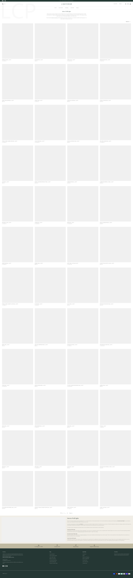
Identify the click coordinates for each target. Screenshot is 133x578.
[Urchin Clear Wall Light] (82, 81)
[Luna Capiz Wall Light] (50, 122)
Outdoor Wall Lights (53, 561)
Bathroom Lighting (53, 558)
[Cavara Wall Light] (50, 41)
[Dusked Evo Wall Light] (82, 326)
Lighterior (6, 573)
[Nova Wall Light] (17, 407)
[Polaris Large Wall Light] (115, 122)
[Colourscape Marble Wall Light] (17, 488)
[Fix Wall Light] (115, 407)
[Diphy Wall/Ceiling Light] (82, 244)
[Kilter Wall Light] (50, 285)
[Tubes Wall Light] (50, 204)
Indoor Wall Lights (52, 557)
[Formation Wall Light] (82, 163)
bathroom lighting (55, 17)
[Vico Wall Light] (17, 163)
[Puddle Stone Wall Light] (115, 81)
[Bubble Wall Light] (115, 366)
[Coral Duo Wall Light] (115, 488)
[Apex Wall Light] (50, 448)
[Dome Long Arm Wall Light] (17, 81)
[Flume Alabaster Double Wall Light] (82, 366)
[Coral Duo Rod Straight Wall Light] (50, 163)
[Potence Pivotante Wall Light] (115, 285)
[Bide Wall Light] (82, 204)
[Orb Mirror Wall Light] (50, 407)
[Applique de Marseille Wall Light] (115, 448)
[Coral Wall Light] (82, 41)
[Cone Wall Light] (17, 366)
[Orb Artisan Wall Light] (115, 41)
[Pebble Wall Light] (50, 244)
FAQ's (84, 555)
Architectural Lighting (53, 560)
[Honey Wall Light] (50, 81)
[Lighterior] (66, 4)
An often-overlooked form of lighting (73, 524)
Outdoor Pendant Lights (54, 563)
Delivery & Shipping (86, 557)
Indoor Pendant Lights (53, 555)
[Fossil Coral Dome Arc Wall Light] (17, 122)
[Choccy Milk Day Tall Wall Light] (115, 244)
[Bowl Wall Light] (17, 326)
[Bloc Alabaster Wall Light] (115, 204)
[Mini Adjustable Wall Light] (82, 122)
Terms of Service (85, 561)
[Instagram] (5, 566)
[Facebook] (2, 0)
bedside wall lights (81, 531)
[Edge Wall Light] (82, 407)
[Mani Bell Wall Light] (17, 204)
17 (67, 513)
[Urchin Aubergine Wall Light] (50, 326)
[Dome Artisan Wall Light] (50, 366)
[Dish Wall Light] (82, 448)
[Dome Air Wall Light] (82, 488)
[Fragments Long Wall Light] (115, 326)
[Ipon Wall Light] (17, 448)
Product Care (85, 563)
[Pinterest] (5, 0)
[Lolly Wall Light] (82, 285)
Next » (71, 513)
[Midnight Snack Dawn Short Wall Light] (50, 488)
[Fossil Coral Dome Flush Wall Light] (17, 285)
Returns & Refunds (86, 558)
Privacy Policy (85, 560)
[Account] (125, 4)
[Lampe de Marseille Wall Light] (115, 163)
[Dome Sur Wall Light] (17, 244)
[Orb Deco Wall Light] (17, 41)
